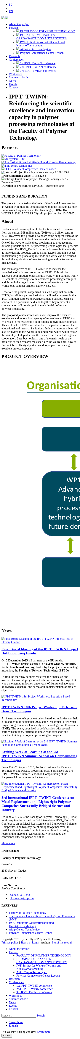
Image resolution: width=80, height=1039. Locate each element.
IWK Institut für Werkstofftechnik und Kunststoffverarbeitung (31, 924)
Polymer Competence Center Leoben (30, 932)
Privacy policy (9, 942)
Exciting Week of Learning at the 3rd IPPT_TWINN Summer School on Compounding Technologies (39, 756)
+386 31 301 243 (20, 894)
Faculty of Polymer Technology (27, 912)
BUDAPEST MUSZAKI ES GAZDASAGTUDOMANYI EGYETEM (41, 960)
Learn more (43, 1031)
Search (41, 1015)
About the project (19, 24)
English (13, 1025)
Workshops (15, 74)
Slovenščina (16, 1022)
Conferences (16, 59)
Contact (13, 87)
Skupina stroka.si (62, 942)
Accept (7, 1035)
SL (10, 4)
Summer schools (18, 77)
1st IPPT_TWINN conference (34, 985)
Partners (13, 27)
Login (35, 942)
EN (11, 11)
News (12, 80)
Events (13, 84)
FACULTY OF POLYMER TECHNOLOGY (43, 955)
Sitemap (25, 942)
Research (14, 56)
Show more (8, 843)
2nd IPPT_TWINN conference (34, 989)
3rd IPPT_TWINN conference (34, 992)
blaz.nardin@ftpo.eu (22, 898)
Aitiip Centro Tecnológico (24, 929)
